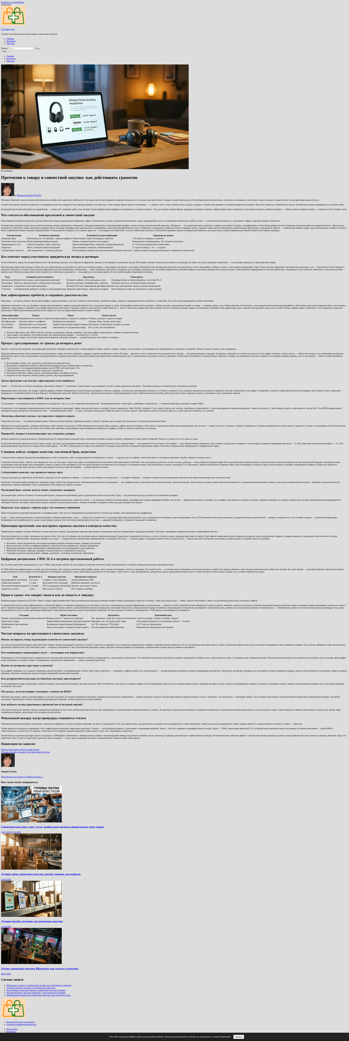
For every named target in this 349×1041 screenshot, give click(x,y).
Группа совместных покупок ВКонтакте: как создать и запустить (40, 968)
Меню (4, 51)
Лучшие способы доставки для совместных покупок (32, 921)
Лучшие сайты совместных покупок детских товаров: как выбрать (41, 874)
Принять (238, 1037)
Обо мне (10, 43)
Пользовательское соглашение (21, 1022)
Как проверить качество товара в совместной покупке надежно (36, 990)
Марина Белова (24, 195)
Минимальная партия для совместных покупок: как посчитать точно (39, 995)
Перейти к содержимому (12, 2)
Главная (10, 38)
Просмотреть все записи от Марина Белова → (22, 777)
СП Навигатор (8, 29)
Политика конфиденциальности (21, 1024)
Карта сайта (12, 1029)
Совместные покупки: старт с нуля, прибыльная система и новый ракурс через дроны (52, 826)
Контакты (11, 41)
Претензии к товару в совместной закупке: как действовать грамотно (39, 985)
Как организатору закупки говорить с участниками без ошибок (36, 993)
